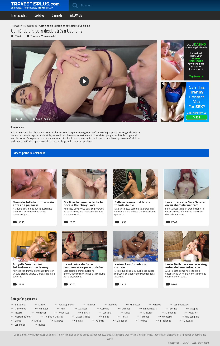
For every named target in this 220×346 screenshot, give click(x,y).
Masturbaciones (23, 316)
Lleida (127, 312)
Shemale (57, 15)
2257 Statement (200, 342)
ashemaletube (181, 304)
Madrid (42, 304)
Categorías (173, 342)
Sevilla (79, 320)
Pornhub (35, 36)
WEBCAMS (76, 15)
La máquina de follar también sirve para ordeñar (83, 265)
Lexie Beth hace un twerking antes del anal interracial (186, 265)
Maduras (148, 312)
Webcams (167, 316)
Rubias (41, 324)
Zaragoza (122, 320)
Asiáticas (82, 308)
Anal (63, 308)
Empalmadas (150, 308)
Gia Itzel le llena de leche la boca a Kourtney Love (83, 203)
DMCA (185, 342)
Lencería (107, 312)
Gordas (173, 308)
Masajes (193, 312)
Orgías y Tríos (83, 316)
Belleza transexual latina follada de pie (132, 203)
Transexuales (19, 15)
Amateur (43, 308)
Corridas (104, 308)
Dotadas (188, 320)
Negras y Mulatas (53, 316)
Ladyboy (39, 15)
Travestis (16, 25)
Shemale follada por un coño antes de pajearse (33, 203)
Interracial (40, 312)
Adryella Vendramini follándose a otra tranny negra (30, 267)
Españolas (20, 324)
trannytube (20, 308)
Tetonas (145, 316)
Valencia (100, 320)
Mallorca (58, 320)
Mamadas (170, 312)
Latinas (86, 312)
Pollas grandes (66, 304)
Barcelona (20, 304)
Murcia (37, 320)
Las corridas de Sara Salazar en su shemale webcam (185, 203)
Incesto (19, 312)
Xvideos (157, 304)
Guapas (194, 308)
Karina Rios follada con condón (131, 265)
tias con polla (192, 316)
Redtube (112, 304)
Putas (125, 316)
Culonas (126, 308)
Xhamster (135, 304)
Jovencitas (64, 312)
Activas (143, 320)
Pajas (106, 316)
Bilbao (18, 320)
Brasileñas (165, 320)
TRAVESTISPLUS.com (35, 3)
